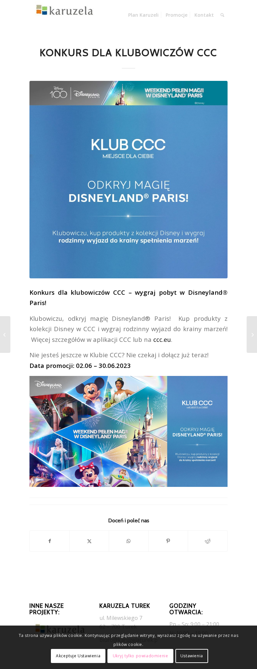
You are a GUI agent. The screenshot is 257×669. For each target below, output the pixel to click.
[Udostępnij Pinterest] (168, 541)
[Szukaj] (222, 15)
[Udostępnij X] (89, 541)
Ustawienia (191, 656)
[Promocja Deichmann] (5, 334)
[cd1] (128, 179)
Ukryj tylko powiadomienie (140, 656)
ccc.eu (162, 339)
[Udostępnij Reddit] (207, 541)
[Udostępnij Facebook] (49, 541)
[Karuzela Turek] (62, 15)
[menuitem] (143, 15)
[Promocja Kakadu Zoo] (252, 334)
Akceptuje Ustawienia (78, 656)
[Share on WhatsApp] (128, 541)
